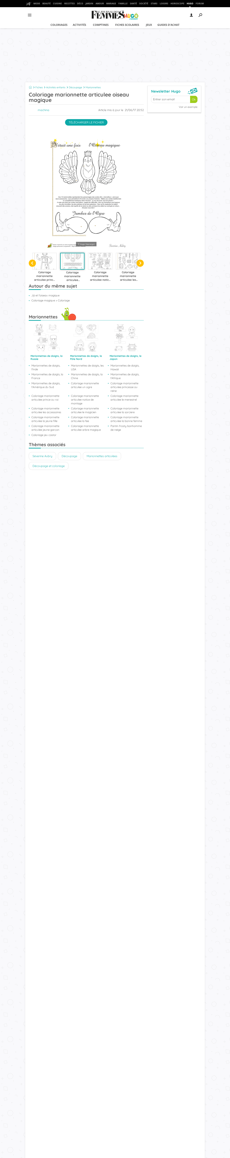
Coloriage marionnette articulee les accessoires (46, 410)
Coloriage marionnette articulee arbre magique (86, 427)
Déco (80, 3)
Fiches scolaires (127, 25)
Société (143, 3)
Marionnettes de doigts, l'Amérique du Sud (45, 385)
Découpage (75, 87)
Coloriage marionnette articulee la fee (85, 419)
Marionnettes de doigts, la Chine (87, 376)
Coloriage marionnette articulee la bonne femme (126, 419)
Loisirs (164, 3)
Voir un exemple (188, 107)
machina (43, 110)
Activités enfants (55, 87)
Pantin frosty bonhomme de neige (126, 427)
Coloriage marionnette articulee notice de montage (85, 399)
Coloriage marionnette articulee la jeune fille (45, 419)
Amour (100, 3)
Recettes (69, 3)
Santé (133, 3)
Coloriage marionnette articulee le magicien (85, 410)
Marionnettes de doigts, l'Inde (45, 367)
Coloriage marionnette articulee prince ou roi (45, 397)
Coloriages (58, 25)
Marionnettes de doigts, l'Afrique (125, 376)
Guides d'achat (168, 25)
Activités (79, 25)
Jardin (89, 3)
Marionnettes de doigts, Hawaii (125, 367)
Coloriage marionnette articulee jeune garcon (45, 427)
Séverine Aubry (42, 456)
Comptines (101, 25)
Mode (36, 3)
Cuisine (57, 3)
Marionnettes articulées (102, 456)
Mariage (111, 3)
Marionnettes (93, 87)
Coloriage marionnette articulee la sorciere (124, 410)
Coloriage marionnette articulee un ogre (85, 385)
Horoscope (177, 3)
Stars (154, 3)
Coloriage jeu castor (43, 435)
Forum (200, 3)
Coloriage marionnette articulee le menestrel (124, 397)
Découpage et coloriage (49, 466)
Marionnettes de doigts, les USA (87, 367)
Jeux (149, 25)
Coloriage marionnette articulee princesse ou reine (124, 387)
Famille (123, 3)
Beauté (46, 3)
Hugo (190, 3)
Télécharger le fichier (86, 122)
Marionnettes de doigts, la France (47, 376)
